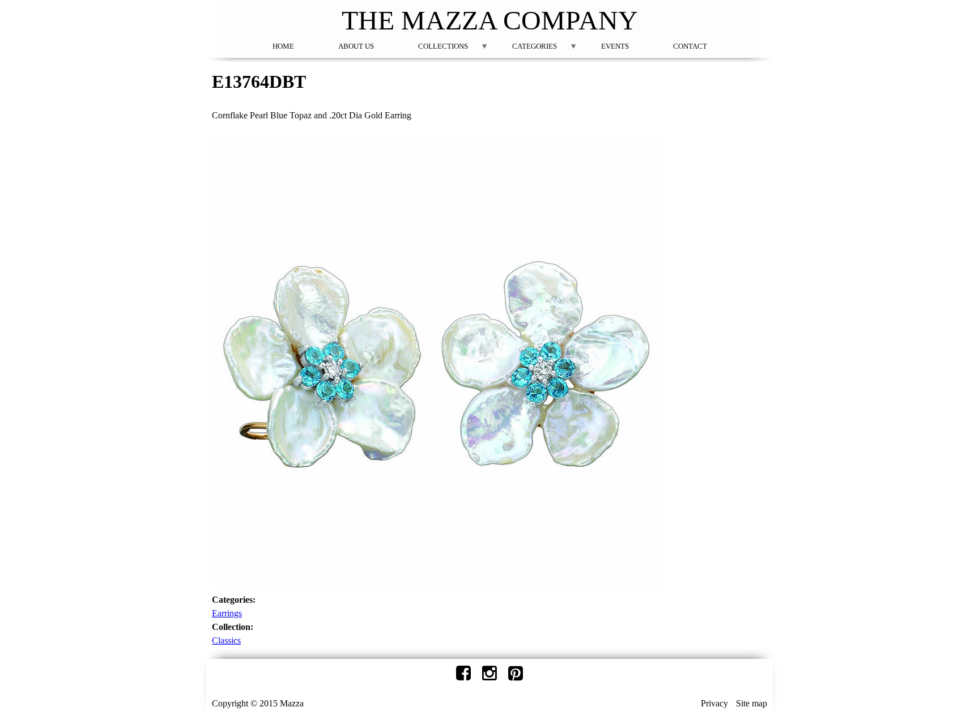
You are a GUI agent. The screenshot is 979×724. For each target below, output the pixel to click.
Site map (751, 703)
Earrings (227, 613)
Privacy (714, 703)
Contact (690, 46)
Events (615, 46)
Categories (534, 46)
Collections (443, 46)
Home (283, 46)
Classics (226, 640)
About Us (356, 46)
